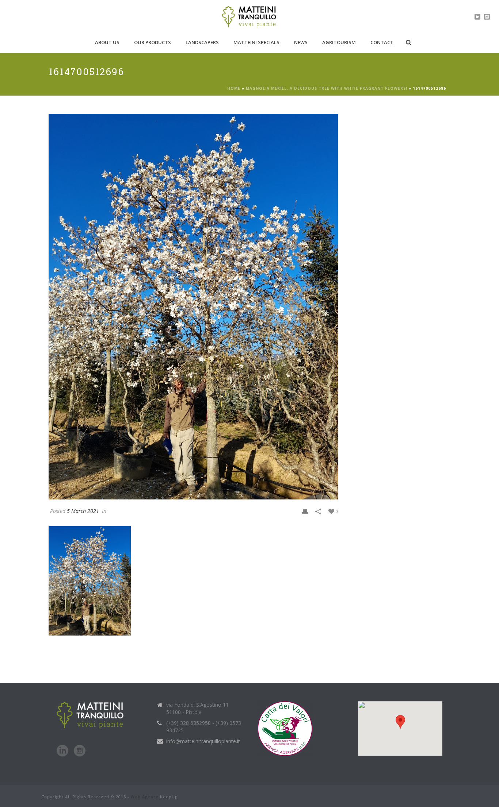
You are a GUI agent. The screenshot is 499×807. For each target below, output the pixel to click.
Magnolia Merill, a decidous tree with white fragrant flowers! (326, 88)
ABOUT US (107, 42)
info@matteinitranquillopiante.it (203, 741)
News (301, 42)
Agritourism (339, 42)
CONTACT (381, 42)
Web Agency (145, 796)
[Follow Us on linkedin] (62, 751)
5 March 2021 (83, 510)
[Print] (305, 511)
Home (233, 88)
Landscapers (202, 42)
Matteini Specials (256, 42)
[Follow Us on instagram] (79, 751)
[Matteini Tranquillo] (250, 16)
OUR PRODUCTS (152, 42)
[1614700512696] (193, 306)
